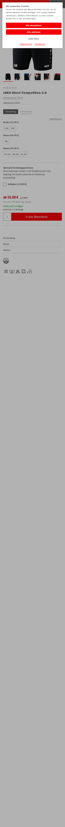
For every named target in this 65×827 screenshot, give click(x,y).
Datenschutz (26, 44)
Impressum (40, 44)
